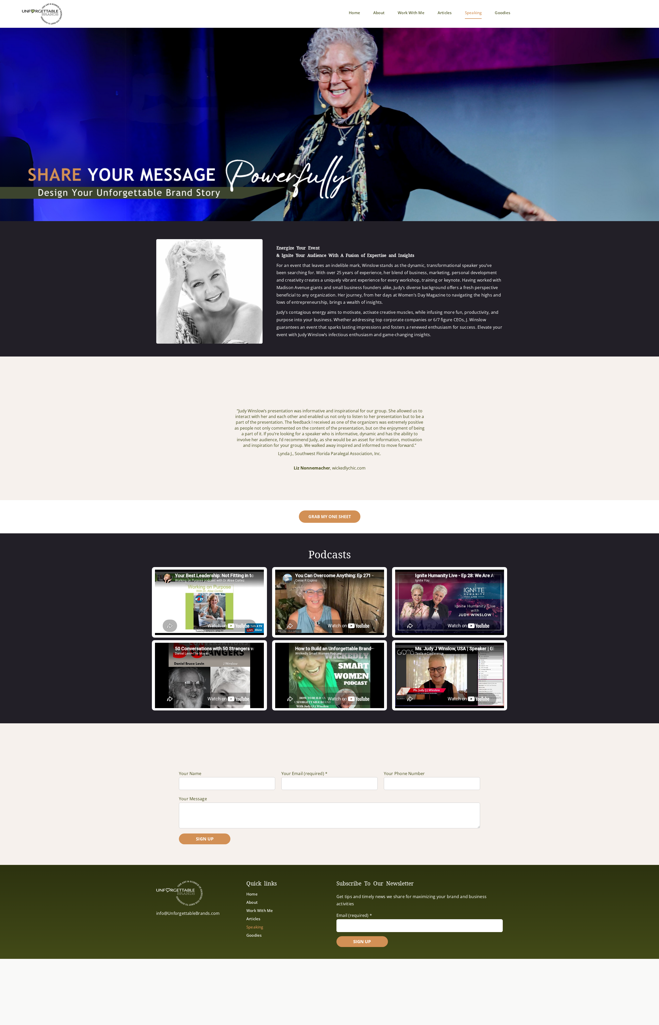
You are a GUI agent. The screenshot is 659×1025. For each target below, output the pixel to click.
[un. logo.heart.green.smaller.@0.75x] (42, 4)
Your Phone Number (404, 773)
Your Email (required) (304, 773)
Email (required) (354, 915)
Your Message (193, 799)
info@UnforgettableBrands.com (188, 913)
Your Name (190, 773)
